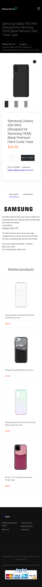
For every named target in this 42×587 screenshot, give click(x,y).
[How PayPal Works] (21, 569)
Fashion (10, 170)
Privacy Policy (26, 523)
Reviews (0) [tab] (28, 194)
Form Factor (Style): (9, 249)
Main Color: (6, 247)
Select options (36, 376)
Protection (29, 170)
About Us (5, 530)
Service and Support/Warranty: (13, 244)
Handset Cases (19, 170)
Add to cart (28, 158)
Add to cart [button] (36, 323)
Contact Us (25, 530)
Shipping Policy (27, 526)
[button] (34, 61)
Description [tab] (14, 194)
